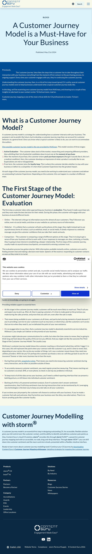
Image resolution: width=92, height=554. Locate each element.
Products (7, 466)
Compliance (42, 547)
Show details (79, 288)
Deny (17, 294)
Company (7, 493)
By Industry (52, 474)
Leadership (7, 509)
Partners (6, 480)
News (50, 490)
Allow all (75, 294)
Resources (52, 480)
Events (6, 506)
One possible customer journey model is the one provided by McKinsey (29, 147)
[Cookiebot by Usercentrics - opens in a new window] (75, 259)
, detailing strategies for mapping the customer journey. (67, 449)
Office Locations (9, 512)
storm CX (7, 471)
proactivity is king (28, 361)
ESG (5, 503)
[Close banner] (88, 259)
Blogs (50, 484)
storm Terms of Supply (57, 547)
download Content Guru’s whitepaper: (22, 99)
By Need (51, 470)
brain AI (7, 474)
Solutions (51, 466)
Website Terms (30, 547)
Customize (45, 294)
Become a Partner (10, 487)
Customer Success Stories (58, 487)
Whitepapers (53, 493)
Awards (6, 500)
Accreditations (9, 497)
